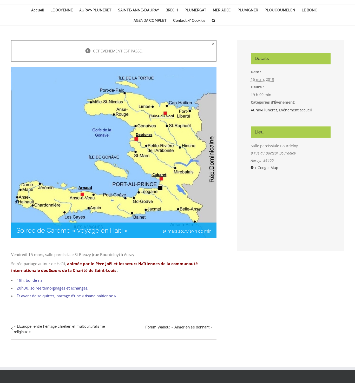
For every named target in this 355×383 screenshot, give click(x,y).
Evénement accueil (295, 109)
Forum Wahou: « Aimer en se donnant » (179, 327)
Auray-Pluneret (264, 109)
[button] (213, 20)
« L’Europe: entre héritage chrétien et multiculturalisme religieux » (59, 328)
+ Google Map (266, 167)
